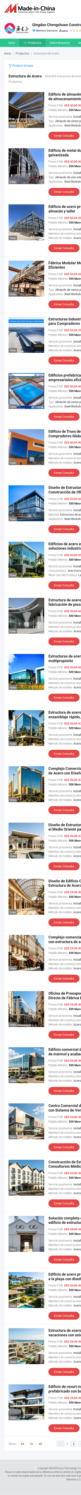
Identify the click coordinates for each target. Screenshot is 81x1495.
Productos (34, 43)
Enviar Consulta (64, 136)
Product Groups (22, 65)
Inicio (11, 43)
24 (22, 1444)
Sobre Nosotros (60, 43)
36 (31, 1444)
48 (40, 1444)
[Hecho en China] (30, 8)
